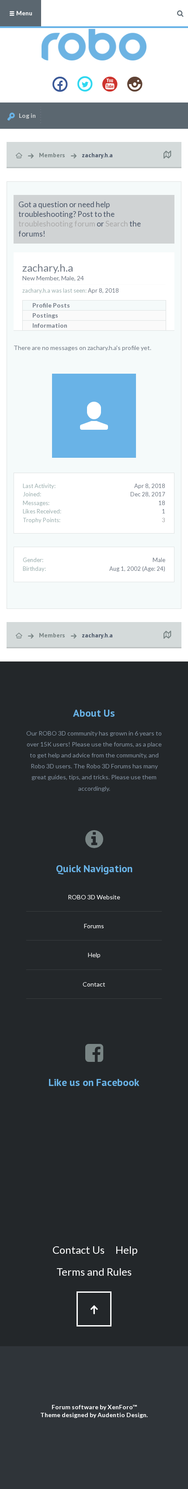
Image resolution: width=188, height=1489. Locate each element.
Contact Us (78, 1249)
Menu (23, 13)
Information (49, 325)
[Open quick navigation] (167, 155)
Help (94, 954)
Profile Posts (51, 305)
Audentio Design (121, 1414)
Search (116, 223)
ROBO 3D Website (94, 897)
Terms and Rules (94, 1271)
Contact (94, 984)
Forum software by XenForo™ (94, 1407)
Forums (94, 926)
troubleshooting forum (56, 223)
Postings (45, 315)
